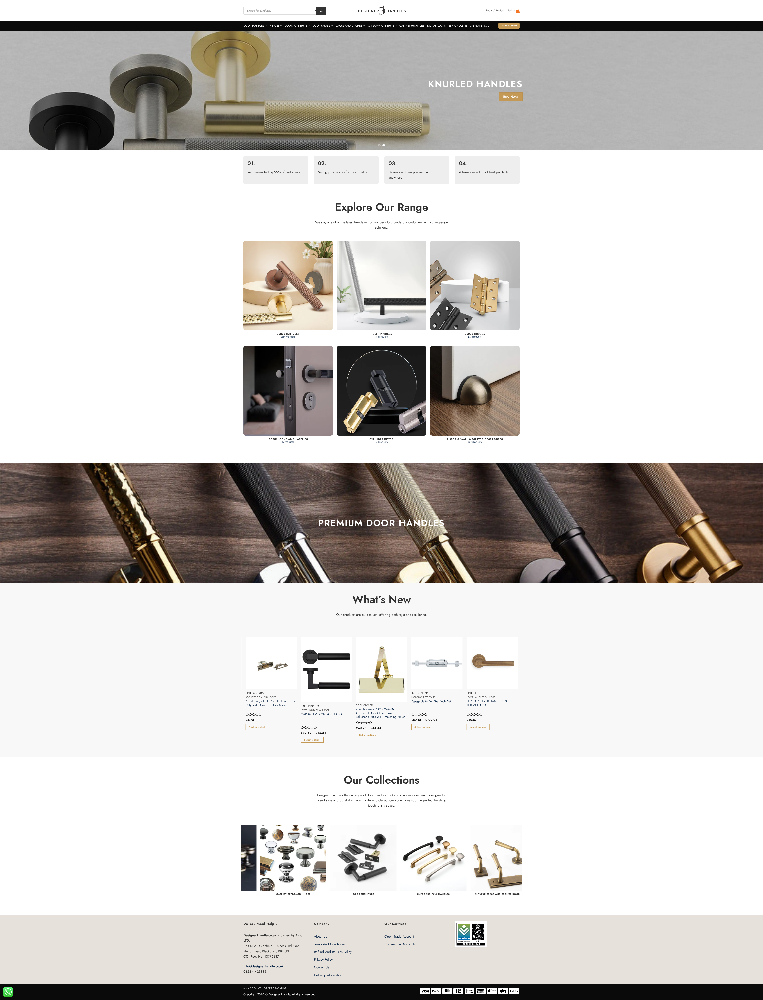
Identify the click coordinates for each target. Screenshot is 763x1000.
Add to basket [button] (408, 727)
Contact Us (321, 967)
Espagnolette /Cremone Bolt (469, 26)
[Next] (742, 90)
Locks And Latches (349, 26)
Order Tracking (275, 988)
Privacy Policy (323, 959)
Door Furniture (296, 26)
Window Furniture (381, 26)
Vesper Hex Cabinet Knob (358, 702)
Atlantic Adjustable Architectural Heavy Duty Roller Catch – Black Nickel (421, 703)
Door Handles (253, 26)
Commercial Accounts (399, 944)
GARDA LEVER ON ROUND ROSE (474, 714)
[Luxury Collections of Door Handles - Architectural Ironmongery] (381, 10)
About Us (320, 936)
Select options (463, 740)
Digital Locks (436, 26)
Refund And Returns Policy (332, 951)
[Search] (321, 11)
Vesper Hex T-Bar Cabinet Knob (306, 702)
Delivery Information (328, 975)
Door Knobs (321, 26)
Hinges (274, 26)
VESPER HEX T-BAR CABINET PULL (253, 702)
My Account (252, 988)
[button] (495, 10)
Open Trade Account (399, 936)
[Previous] (20, 90)
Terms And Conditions (329, 944)
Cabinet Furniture (411, 26)
